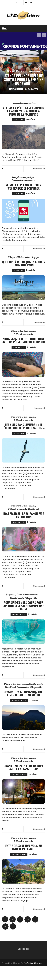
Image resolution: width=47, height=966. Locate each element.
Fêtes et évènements (23, 334)
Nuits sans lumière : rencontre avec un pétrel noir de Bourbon (23, 340)
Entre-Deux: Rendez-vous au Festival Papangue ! (23, 847)
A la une (11, 70)
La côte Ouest (16, 597)
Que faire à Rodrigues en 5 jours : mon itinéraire (23, 263)
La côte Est (33, 508)
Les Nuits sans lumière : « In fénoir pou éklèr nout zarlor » (24, 426)
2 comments (38, 322)
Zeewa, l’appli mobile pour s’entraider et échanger (23, 186)
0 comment (39, 168)
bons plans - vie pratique (23, 177)
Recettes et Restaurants (16, 686)
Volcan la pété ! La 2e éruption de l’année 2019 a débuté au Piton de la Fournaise (23, 111)
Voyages (35, 257)
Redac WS (33, 88)
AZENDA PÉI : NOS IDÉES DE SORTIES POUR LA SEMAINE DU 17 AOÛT (23, 79)
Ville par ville (30, 597)
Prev (5, 919)
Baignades (10, 594)
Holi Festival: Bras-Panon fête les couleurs (23, 515)
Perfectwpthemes (33, 963)
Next (13, 926)
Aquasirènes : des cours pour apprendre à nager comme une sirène (23, 605)
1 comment (39, 408)
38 (5, 926)
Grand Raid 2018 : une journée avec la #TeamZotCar (23, 767)
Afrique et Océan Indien (19, 257)
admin (32, 119)
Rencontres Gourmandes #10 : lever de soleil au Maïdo (23, 693)
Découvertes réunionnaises (28, 70)
